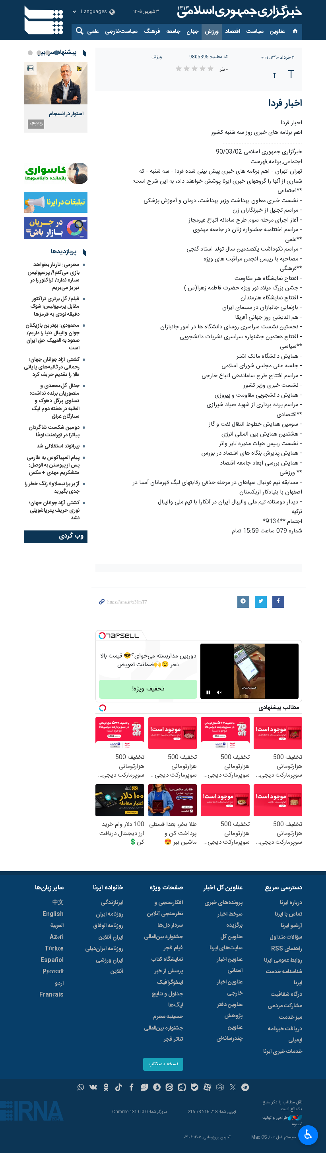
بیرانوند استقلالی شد (58, 446)
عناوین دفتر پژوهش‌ (230, 1010)
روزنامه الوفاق (108, 926)
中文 (58, 903)
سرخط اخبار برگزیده (230, 920)
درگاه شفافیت (286, 994)
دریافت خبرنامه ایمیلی (285, 1034)
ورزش (212, 32)
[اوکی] (106, 1088)
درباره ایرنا (291, 903)
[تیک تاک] (118, 1088)
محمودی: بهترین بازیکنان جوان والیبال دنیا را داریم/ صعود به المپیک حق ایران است (52, 337)
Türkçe (54, 949)
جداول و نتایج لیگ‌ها (167, 999)
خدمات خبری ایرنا (282, 1052)
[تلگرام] (245, 1088)
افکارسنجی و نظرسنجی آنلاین (165, 908)
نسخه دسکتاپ (163, 1064)
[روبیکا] (220, 1088)
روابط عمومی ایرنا (283, 960)
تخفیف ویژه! (148, 689)
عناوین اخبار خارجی (230, 988)
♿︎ (308, 1134)
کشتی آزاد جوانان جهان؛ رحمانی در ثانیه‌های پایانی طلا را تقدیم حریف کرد (52, 367)
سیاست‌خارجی (121, 32)
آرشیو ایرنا (291, 926)
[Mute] (219, 692)
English (53, 914)
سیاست (255, 32)
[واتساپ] (81, 1088)
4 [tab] (30, 52)
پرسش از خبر (169, 971)
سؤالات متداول (286, 937)
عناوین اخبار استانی (230, 965)
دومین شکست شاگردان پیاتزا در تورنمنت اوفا (54, 431)
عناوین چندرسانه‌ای (229, 1033)
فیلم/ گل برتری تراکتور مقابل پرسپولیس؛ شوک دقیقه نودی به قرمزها (55, 306)
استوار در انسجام (66, 114)
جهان (192, 32)
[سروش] (156, 1088)
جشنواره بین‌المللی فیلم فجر (163, 942)
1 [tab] (56, 52)
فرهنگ (152, 32)
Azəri (57, 937)
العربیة (57, 926)
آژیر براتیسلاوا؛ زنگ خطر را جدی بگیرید (52, 488)
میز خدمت (290, 1017)
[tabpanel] (55, 97)
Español (52, 960)
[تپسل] (102, 636)
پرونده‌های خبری (223, 903)
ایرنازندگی (112, 903)
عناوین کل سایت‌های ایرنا (226, 942)
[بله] (194, 1088)
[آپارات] (207, 1088)
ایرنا (238, 12)
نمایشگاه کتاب (167, 959)
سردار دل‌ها (170, 925)
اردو (59, 983)
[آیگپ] (182, 1088)
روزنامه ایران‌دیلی (104, 949)
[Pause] (208, 692)
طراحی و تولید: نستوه (282, 1121)
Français (51, 995)
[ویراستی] (144, 1088)
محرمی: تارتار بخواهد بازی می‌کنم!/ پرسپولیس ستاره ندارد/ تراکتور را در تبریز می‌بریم (53, 276)
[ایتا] (169, 1088)
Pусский (53, 972)
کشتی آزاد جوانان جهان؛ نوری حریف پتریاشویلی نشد (54, 511)
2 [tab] (47, 52)
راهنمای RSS (286, 949)
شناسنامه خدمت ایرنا (284, 977)
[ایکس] (232, 1088)
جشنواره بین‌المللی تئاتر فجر (163, 1034)
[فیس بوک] (131, 1088)
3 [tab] (39, 52)
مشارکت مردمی (285, 1006)
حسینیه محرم (168, 1017)
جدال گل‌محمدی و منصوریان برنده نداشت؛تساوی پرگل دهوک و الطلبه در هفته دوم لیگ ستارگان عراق (55, 401)
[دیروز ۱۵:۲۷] (55, 83)
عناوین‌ (277, 32)
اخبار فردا (285, 104)
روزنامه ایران (109, 914)
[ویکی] (93, 1088)
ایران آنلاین (111, 937)
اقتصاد (232, 32)
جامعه (173, 32)
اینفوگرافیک (170, 982)
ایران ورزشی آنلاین (109, 966)
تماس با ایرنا (288, 914)
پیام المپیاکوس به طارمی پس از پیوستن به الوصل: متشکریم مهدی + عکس (53, 465)
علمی (93, 32)
